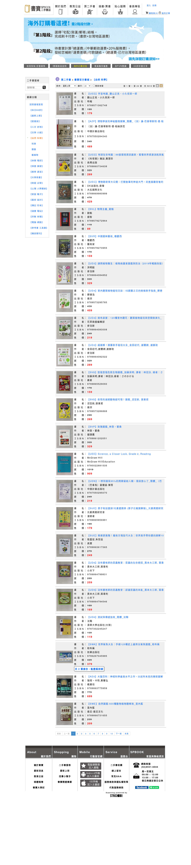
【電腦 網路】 (37, 222)
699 (89, 696)
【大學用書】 (36, 177)
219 (89, 337)
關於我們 (60, 6)
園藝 (34, 149)
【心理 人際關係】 (39, 188)
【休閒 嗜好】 (37, 160)
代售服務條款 (116, 787)
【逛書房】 (35, 121)
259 (89, 582)
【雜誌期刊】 (36, 233)
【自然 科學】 (37, 138)
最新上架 (65, 770)
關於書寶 (38, 765)
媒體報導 (38, 781)
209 (89, 723)
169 (89, 609)
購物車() (153, 13)
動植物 (35, 154)
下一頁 (119, 733)
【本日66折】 (37, 110)
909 (89, 473)
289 (89, 174)
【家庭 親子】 (37, 194)
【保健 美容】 (37, 166)
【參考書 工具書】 (39, 227)
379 (89, 664)
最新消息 (38, 770)
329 (89, 283)
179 (89, 113)
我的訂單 (165, 13)
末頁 (127, 733)
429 (89, 201)
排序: (58, 85)
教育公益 (75, 6)
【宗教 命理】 (37, 216)
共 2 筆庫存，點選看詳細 (89, 669)
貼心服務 (120, 6)
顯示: (80, 85)
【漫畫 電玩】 (37, 210)
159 (89, 256)
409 (89, 310)
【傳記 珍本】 (37, 205)
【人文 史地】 (37, 126)
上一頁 (67, 733)
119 (89, 637)
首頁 (59, 733)
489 (89, 146)
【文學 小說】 (37, 132)
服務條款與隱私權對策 (116, 781)
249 (89, 555)
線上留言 (116, 770)
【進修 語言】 (37, 171)
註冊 (154, 5)
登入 (149, 5)
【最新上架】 (36, 115)
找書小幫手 (65, 776)
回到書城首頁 (36, 104)
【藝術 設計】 (37, 199)
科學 (34, 143)
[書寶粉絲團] (141, 788)
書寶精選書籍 (65, 781)
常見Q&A (116, 776)
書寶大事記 (39, 787)
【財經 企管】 (37, 182)
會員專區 (134, 6)
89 (89, 229)
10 (111, 733)
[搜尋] (44, 88)
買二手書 (89, 6)
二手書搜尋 (65, 765)
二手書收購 (116, 765)
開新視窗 (99, 85)
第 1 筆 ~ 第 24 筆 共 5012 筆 (139, 86)
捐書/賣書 (105, 6)
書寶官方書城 (81, 79)
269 (89, 419)
